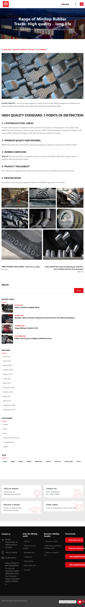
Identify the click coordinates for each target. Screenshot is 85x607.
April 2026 (7, 361)
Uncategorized (8, 442)
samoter (48, 461)
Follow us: (6, 524)
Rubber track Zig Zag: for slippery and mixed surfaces (33, 338)
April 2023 (7, 383)
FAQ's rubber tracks (30, 565)
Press (5, 433)
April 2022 (7, 401)
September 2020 (9, 405)
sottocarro (58, 461)
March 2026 (7, 365)
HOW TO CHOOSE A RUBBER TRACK (27, 307)
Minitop (29, 461)
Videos (5, 446)
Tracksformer (28, 557)
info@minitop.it (10, 558)
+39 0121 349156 (11, 552)
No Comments (41, 49)
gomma (20, 461)
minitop (24, 49)
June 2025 (7, 378)
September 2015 (9, 410)
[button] (79, 602)
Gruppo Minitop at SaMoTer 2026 (26, 328)
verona (79, 461)
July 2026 (6, 356)
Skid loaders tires (29, 552)
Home (15, 29)
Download (27, 570)
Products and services (26, 29)
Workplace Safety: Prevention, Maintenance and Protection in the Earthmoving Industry (45, 318)
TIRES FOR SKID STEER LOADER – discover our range (21, 267)
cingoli (13, 461)
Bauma (5, 461)
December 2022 (9, 387)
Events (5, 424)
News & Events (28, 561)
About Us (27, 541)
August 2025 (7, 374)
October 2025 (8, 370)
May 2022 (6, 396)
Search (5, 284)
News (5, 429)
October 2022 (8, 392)
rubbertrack (38, 461)
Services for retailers (52, 541)
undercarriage (69, 461)
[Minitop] (6, 4)
